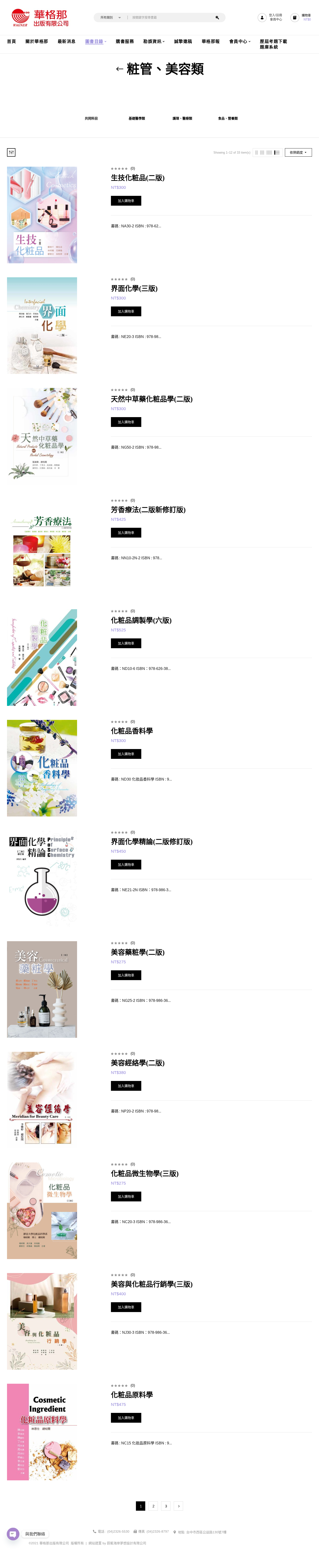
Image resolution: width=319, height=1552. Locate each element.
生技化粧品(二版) (138, 178)
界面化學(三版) (134, 288)
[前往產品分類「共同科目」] (91, 97)
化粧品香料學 (132, 731)
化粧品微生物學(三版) (145, 1173)
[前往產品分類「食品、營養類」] (227, 97)
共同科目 (91, 118)
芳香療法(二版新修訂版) (148, 510)
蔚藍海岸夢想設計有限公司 (126, 1543)
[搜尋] (217, 17)
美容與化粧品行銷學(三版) (152, 1284)
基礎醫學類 (137, 118)
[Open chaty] (13, 1534)
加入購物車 (126, 201)
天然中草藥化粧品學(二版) (152, 399)
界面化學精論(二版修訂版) (152, 841)
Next (178, 1506)
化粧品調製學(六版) (141, 620)
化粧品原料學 (132, 1395)
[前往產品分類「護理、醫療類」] (182, 97)
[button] (301, 17)
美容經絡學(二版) (138, 1063)
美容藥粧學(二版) (138, 952)
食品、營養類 (228, 118)
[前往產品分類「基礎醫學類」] (136, 97)
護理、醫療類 (182, 118)
